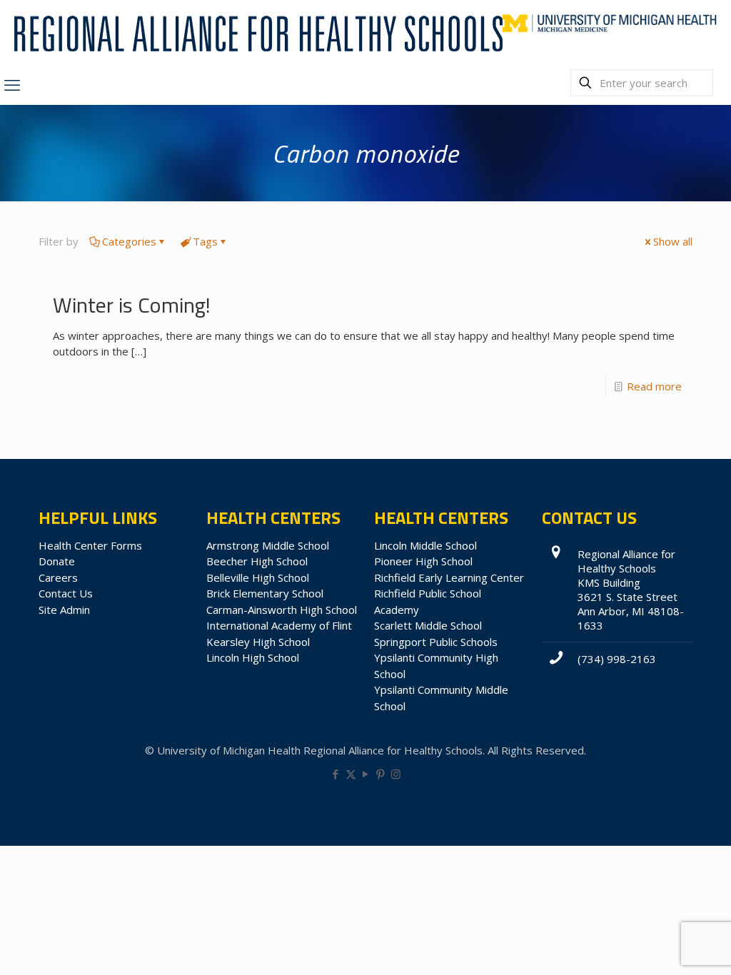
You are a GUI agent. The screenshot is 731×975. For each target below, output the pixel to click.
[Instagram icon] (395, 774)
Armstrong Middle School (267, 545)
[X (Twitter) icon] (351, 774)
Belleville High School (257, 577)
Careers (58, 577)
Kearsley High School (258, 642)
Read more (654, 386)
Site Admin (64, 609)
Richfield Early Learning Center (449, 577)
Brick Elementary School (264, 593)
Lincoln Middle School (425, 545)
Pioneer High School (423, 561)
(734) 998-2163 (617, 659)
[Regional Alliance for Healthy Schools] (257, 32)
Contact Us (66, 593)
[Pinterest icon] (380, 774)
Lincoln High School (252, 657)
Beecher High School (257, 561)
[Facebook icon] (336, 774)
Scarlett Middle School (428, 625)
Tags (205, 241)
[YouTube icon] (366, 774)
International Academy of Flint (279, 625)
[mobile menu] (12, 84)
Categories (129, 241)
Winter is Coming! (132, 304)
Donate (57, 561)
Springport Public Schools (436, 642)
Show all (672, 241)
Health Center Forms (90, 545)
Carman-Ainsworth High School (281, 609)
